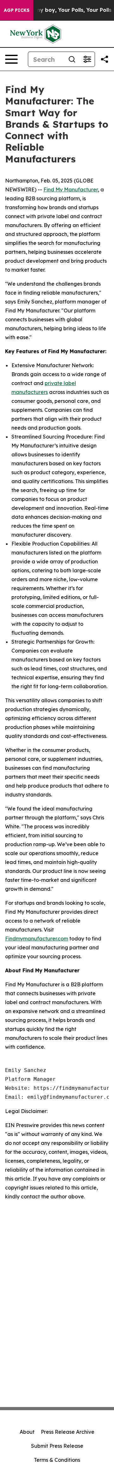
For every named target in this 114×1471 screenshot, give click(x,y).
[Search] (71, 59)
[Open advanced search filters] (87, 59)
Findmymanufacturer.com (36, 938)
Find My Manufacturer (70, 189)
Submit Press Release (57, 1446)
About (27, 1432)
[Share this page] (104, 59)
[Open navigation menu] (11, 59)
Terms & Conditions (57, 1460)
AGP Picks (16, 10)
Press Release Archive (67, 1432)
